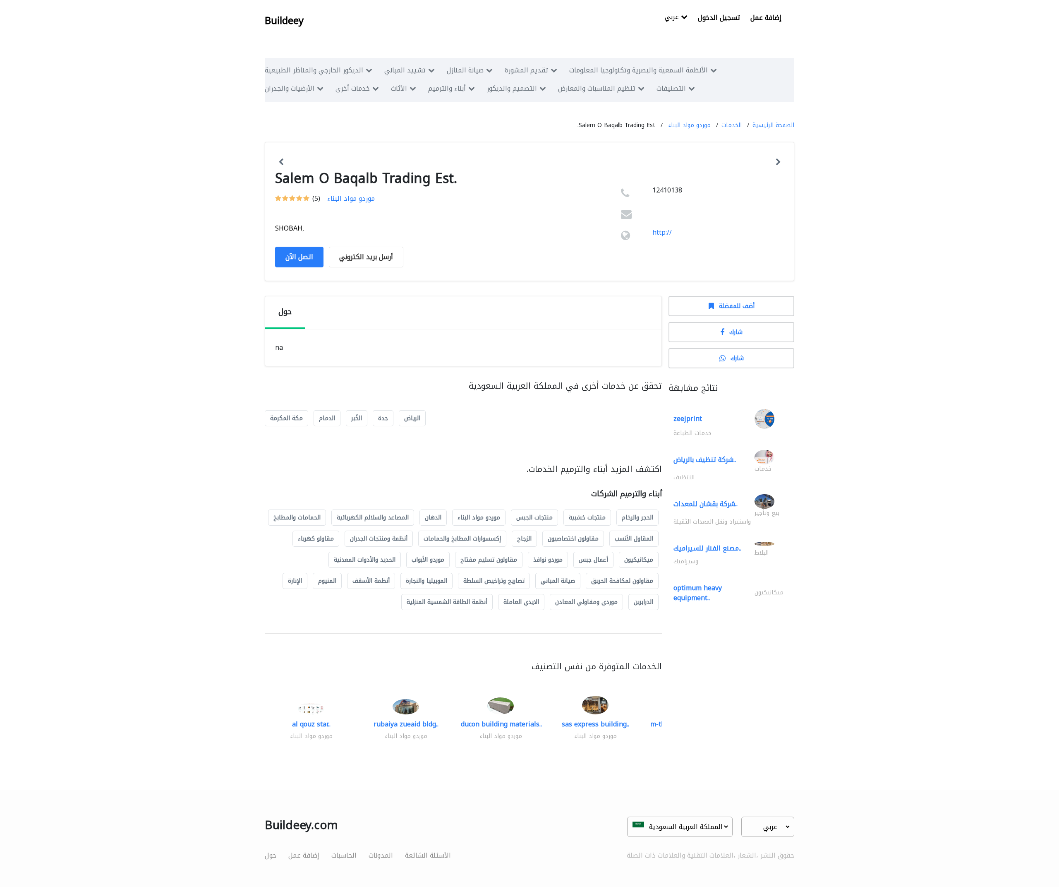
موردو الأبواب (428, 559)
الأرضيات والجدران (289, 88)
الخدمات (731, 125)
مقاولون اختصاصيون (573, 538)
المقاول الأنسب (634, 538)
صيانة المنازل (465, 70)
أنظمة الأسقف (371, 581)
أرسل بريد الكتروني (366, 256)
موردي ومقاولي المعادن (586, 602)
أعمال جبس (593, 559)
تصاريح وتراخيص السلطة (494, 581)
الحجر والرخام (637, 517)
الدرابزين (643, 602)
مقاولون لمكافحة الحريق (622, 581)
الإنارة (295, 581)
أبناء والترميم (447, 88)
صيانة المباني (558, 581)
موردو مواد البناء (689, 125)
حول (270, 855)
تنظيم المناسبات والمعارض (596, 88)
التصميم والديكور (512, 88)
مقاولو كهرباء (316, 538)
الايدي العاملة (521, 602)
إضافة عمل (765, 17)
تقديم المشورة (526, 70)
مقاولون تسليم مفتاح (488, 559)
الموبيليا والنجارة (426, 581)
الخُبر (356, 418)
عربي (673, 17)
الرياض (412, 418)
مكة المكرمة (286, 418)
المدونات (381, 855)
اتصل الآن (299, 256)
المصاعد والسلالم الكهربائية (373, 517)
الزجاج (524, 538)
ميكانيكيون (638, 559)
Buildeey (284, 20)
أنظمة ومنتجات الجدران (378, 538)
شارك (736, 332)
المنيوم (327, 581)
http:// (662, 232)
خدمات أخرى (352, 88)
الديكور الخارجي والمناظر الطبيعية (314, 70)
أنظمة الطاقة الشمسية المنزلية (447, 602)
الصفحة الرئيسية (773, 125)
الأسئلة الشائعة (428, 855)
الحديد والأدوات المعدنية (364, 559)
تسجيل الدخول (719, 17)
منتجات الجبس (534, 517)
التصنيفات (671, 88)
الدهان (433, 517)
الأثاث (399, 88)
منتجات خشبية (587, 517)
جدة (383, 418)
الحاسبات (344, 855)
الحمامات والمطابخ (297, 517)
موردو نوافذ (548, 559)
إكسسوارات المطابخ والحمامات (462, 538)
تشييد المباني (405, 70)
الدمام (327, 418)
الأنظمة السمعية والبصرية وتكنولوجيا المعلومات (638, 70)
